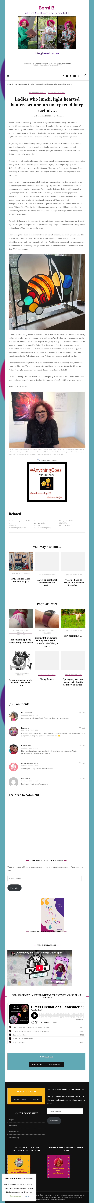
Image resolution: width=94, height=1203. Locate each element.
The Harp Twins (24, 366)
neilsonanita (25, 778)
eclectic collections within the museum (62, 245)
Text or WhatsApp (20, 1099)
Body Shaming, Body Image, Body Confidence (21, 641)
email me (36, 1099)
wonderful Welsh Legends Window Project (35, 164)
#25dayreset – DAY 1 (66, 521)
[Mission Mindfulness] (47, 460)
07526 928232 (37, 1064)
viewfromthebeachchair (29, 763)
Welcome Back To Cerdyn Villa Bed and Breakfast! (73, 582)
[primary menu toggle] (8, 75)
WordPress (61, 1199)
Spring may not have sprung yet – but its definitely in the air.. (73, 682)
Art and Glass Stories (56, 92)
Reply (83, 712)
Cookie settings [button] (15, 1196)
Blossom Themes (43, 1199)
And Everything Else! (37, 92)
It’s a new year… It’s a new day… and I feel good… (45, 522)
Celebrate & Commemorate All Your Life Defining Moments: (47, 64)
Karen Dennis (26, 745)
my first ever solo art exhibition (56, 143)
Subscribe (14, 887)
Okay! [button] (27, 1196)
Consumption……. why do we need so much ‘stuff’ (20, 682)
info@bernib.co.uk (54, 1064)
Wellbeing (21, 635)
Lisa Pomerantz (26, 712)
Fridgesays (25, 728)
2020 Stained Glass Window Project (20, 580)
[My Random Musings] (47, 501)
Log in (11, 1120)
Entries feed (13, 1125)
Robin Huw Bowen (44, 345)
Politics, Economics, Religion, (21, 632)
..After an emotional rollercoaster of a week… (47, 582)
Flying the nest (47, 679)
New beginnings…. (73, 635)
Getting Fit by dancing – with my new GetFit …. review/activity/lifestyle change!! (47, 642)
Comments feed (14, 1132)
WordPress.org (14, 1137)
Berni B (35, 116)
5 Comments (60, 116)
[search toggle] (85, 75)
